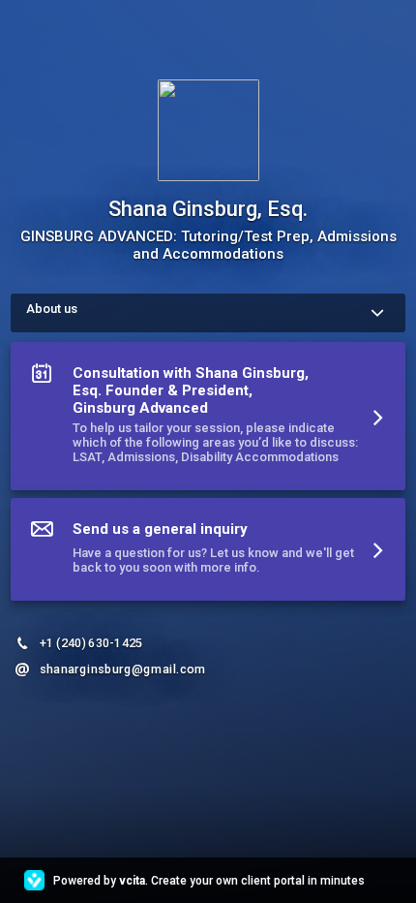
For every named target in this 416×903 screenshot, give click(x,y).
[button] (208, 420)
